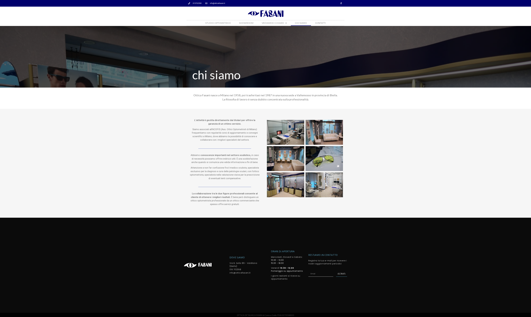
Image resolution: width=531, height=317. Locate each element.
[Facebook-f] (341, 3)
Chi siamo (301, 23)
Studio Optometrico (218, 23)
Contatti (320, 23)
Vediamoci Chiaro (273, 23)
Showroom (246, 23)
